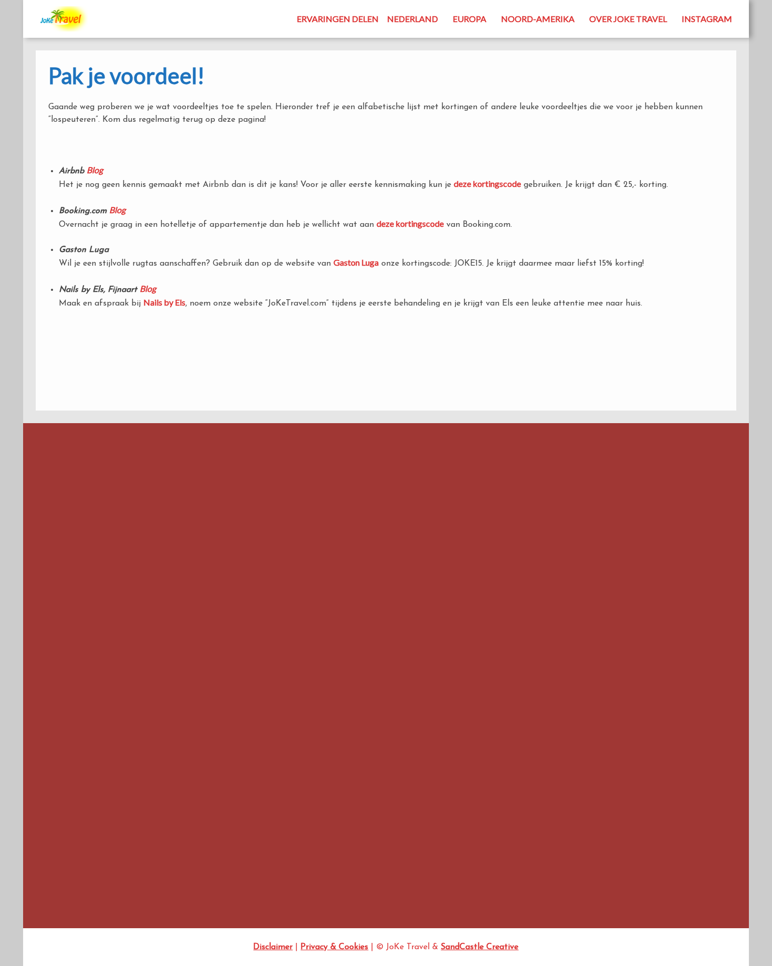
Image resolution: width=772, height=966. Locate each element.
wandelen (281, 652)
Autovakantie (530, 495)
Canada (302, 512)
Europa (469, 19)
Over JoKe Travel (628, 19)
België (518, 509)
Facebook (107, 484)
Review (452, 612)
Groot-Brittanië (533, 667)
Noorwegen (336, 612)
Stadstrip (523, 826)
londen (430, 568)
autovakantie (351, 486)
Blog (95, 170)
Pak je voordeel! (394, 610)
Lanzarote (394, 568)
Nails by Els (164, 302)
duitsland (278, 528)
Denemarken (528, 552)
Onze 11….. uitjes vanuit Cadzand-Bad (93, 582)
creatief (338, 511)
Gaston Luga (356, 262)
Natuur (354, 590)
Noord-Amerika (538, 19)
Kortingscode (354, 569)
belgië (446, 487)
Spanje (365, 633)
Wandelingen (528, 855)
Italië (323, 568)
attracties (292, 488)
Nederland (412, 19)
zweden (417, 653)
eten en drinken (367, 529)
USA (515, 841)
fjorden (400, 529)
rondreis (285, 631)
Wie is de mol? (385, 653)
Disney (427, 512)
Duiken (519, 581)
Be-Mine (46, 554)
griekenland (342, 550)
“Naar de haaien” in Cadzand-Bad (88, 568)
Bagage (413, 488)
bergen (274, 512)
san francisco (331, 634)
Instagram (707, 19)
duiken (463, 510)
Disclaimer (273, 947)
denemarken (387, 512)
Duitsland (523, 596)
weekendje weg (334, 652)
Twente (44, 611)
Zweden (521, 869)
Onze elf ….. (527, 740)
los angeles (322, 591)
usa (435, 633)
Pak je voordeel (533, 768)
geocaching (291, 549)
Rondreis (522, 797)
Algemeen (524, 481)
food (419, 529)
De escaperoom (58, 597)
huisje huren (293, 569)
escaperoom (329, 529)
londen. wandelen (282, 591)
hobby (455, 548)
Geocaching (527, 639)
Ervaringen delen (338, 19)
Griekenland (527, 653)
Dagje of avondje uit (542, 538)
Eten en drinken (533, 610)
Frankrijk (446, 528)
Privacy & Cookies (334, 947)
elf (304, 528)
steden (403, 631)
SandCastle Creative (479, 947)
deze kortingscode (487, 183)
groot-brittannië (396, 549)
